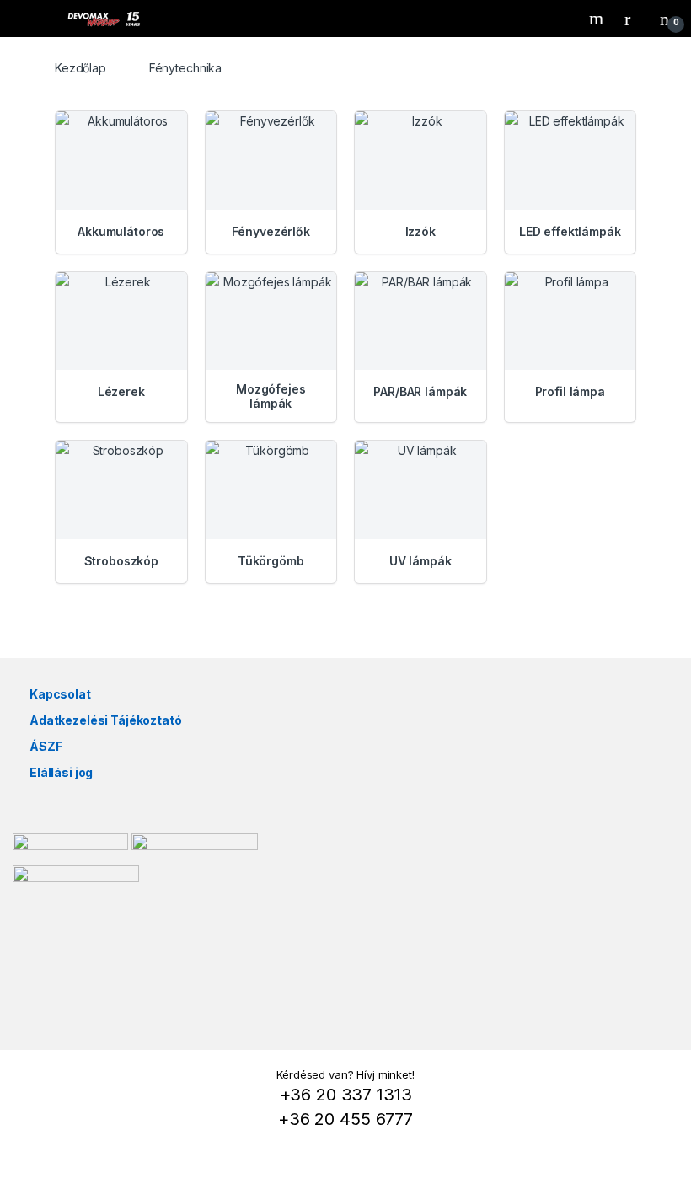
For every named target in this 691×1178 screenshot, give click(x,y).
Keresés (598, 18)
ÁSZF (45, 746)
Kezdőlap (80, 68)
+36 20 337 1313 (346, 1094)
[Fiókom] (633, 18)
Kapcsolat (60, 694)
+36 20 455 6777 (345, 1119)
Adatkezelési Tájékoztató (105, 720)
